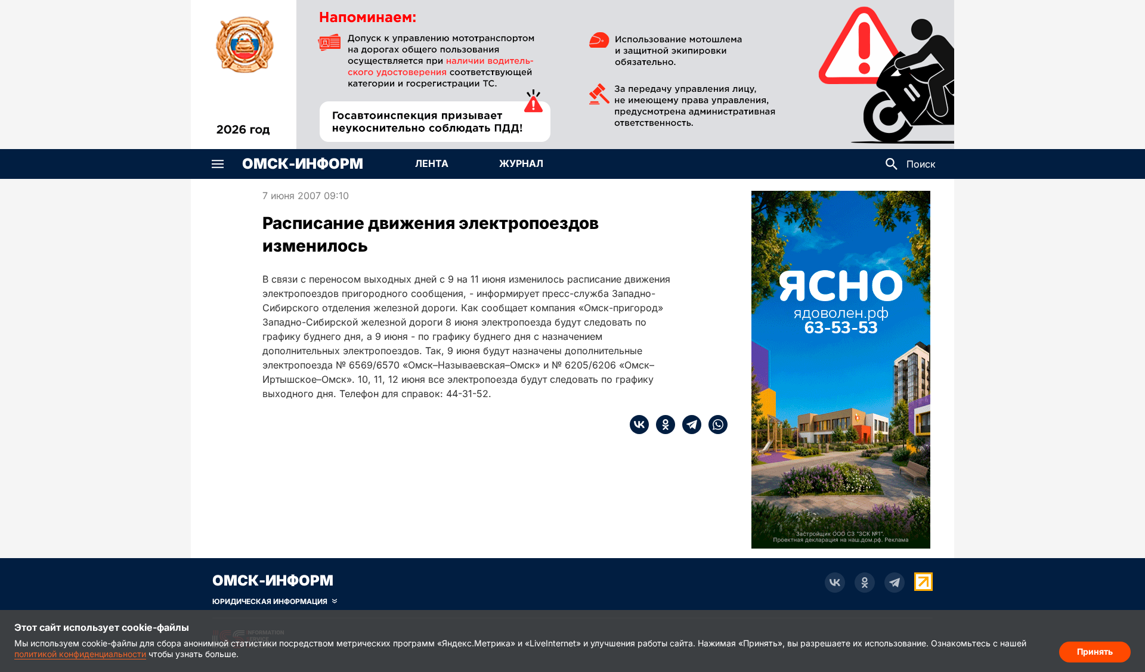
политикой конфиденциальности (80, 654)
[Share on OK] (662, 424)
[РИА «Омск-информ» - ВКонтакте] (835, 582)
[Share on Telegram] (688, 424)
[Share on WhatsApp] (714, 424)
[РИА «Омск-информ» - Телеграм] (894, 582)
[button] (218, 164)
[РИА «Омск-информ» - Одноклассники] (865, 582)
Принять (1095, 651)
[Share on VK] (639, 424)
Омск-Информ (302, 164)
